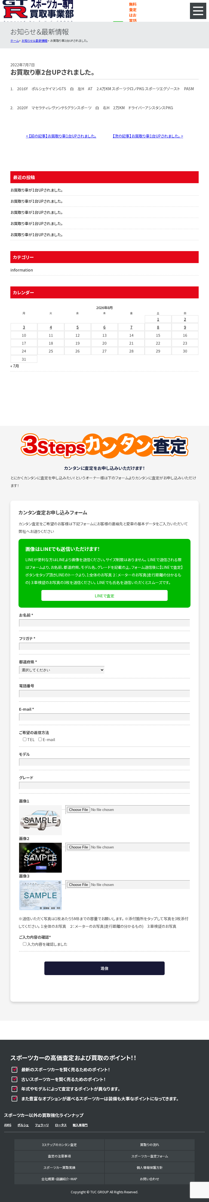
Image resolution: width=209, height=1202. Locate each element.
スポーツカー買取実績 (59, 1167)
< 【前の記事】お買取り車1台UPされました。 (61, 136)
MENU (198, 11)
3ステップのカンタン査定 (59, 1144)
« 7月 (14, 366)
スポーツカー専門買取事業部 (38, 11)
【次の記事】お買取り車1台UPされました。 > (148, 136)
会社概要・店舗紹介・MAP (59, 1178)
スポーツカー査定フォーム (149, 1156)
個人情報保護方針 (150, 1167)
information (21, 270)
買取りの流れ (149, 1144)
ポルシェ (23, 1125)
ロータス (60, 1125)
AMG (7, 1125)
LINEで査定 (104, 595)
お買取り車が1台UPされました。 (36, 190)
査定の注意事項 (59, 1156)
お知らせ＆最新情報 (34, 40)
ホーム (14, 40)
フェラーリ (42, 1125)
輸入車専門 (80, 1125)
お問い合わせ (149, 1178)
